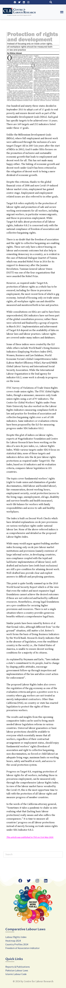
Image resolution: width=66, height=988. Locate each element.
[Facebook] (15, 2)
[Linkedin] (24, 2)
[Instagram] (28, 2)
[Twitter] (19, 2)
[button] (51, 2)
